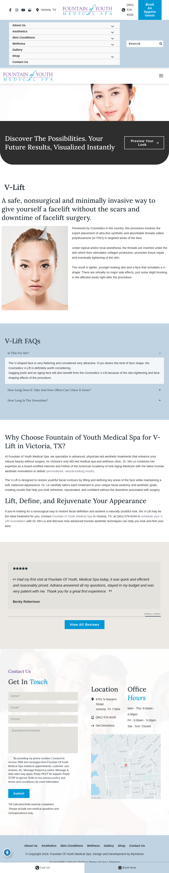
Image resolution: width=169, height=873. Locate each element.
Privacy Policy (77, 862)
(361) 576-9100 (127, 516)
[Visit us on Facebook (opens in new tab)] (10, 10)
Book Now (129, 867)
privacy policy (51, 777)
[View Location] (38, 9)
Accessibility (57, 862)
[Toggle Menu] (112, 26)
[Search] (161, 43)
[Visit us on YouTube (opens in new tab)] (23, 10)
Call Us (45, 867)
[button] (150, 10)
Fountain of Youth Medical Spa (72, 516)
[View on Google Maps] (126, 766)
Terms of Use (97, 862)
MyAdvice (137, 854)
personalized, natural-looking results (70, 471)
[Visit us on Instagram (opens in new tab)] (17, 10)
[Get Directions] (103, 725)
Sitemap (114, 862)
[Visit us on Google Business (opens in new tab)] (30, 10)
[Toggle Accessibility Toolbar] (7, 852)
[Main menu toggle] (161, 75)
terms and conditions (21, 781)
